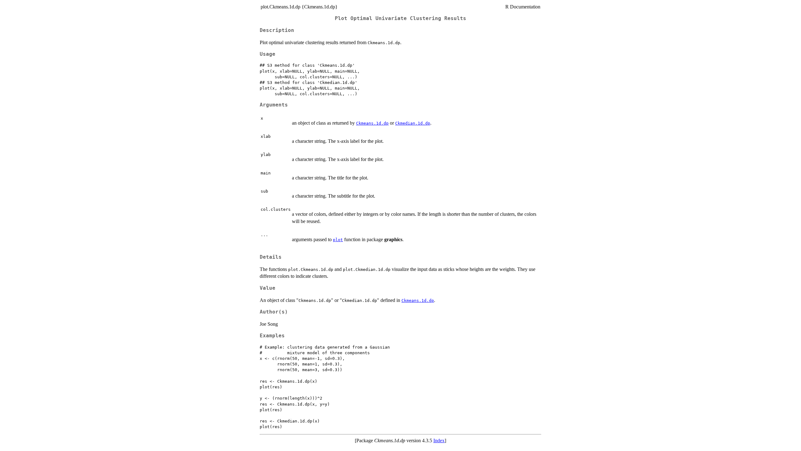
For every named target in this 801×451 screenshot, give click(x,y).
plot (338, 239)
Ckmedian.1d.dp (412, 123)
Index (439, 440)
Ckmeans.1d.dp (372, 123)
